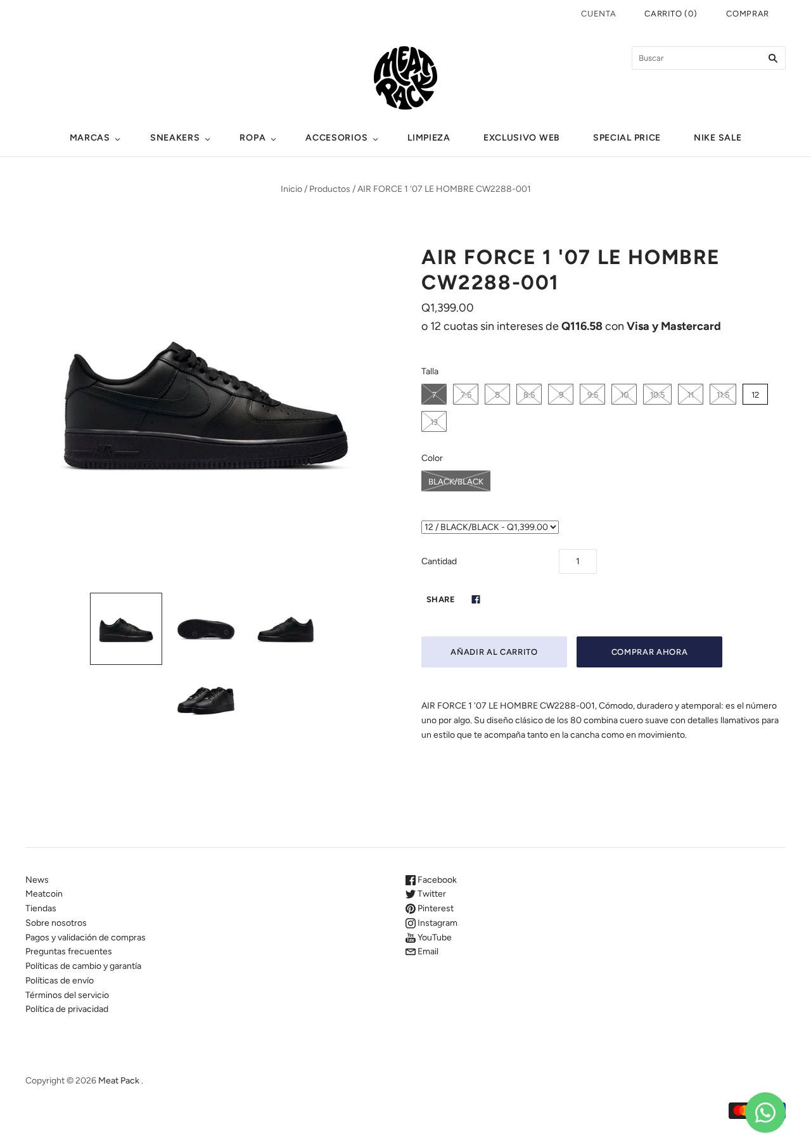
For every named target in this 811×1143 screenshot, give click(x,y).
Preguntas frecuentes (68, 951)
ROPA (252, 137)
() (670, 13)
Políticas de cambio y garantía (83, 966)
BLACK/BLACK (455, 481)
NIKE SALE (717, 137)
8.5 (529, 395)
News (37, 880)
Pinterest (435, 908)
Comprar (747, 13)
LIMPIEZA (428, 137)
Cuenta (598, 13)
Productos (329, 189)
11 (690, 395)
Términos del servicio (67, 995)
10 (624, 395)
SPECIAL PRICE (627, 137)
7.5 (466, 395)
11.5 (723, 395)
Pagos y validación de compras (85, 937)
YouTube (434, 937)
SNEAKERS (175, 137)
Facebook (436, 880)
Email (427, 951)
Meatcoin (44, 893)
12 (755, 395)
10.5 (657, 395)
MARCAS (90, 137)
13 (434, 422)
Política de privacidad (66, 1009)
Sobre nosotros (56, 923)
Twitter (431, 893)
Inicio (291, 189)
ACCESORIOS (336, 137)
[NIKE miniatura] (126, 629)
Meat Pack (118, 1080)
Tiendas (40, 908)
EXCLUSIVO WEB (521, 137)
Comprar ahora (649, 652)
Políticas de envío (59, 980)
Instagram (436, 923)
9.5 (592, 395)
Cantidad (439, 561)
